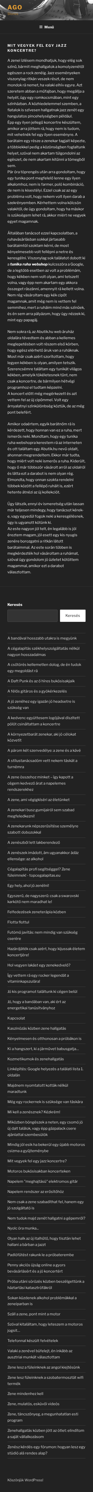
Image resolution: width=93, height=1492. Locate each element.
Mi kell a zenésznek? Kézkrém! (33, 1112)
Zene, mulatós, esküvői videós (33, 1404)
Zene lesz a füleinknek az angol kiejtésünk (43, 1367)
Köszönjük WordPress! (25, 1480)
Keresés (14, 604)
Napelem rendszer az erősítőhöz (35, 1191)
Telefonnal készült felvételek (32, 1340)
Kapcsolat (16, 1018)
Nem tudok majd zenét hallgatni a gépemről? (46, 1218)
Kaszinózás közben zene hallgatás (36, 1028)
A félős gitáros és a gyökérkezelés (37, 691)
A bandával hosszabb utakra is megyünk (42, 638)
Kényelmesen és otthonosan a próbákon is (44, 1038)
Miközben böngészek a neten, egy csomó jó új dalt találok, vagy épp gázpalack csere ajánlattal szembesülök (45, 1128)
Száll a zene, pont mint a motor (34, 1314)
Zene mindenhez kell (25, 1393)
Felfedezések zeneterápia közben (36, 912)
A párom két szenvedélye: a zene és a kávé (44, 750)
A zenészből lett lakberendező (33, 842)
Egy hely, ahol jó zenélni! (28, 885)
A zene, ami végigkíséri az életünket (38, 800)
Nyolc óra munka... (23, 1228)
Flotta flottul (18, 922)
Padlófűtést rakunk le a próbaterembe (40, 1255)
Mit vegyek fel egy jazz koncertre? (37, 1161)
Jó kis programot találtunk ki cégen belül (42, 991)
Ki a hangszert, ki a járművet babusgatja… (43, 1049)
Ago (15, 7)
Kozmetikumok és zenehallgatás (35, 1059)
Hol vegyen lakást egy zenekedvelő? (38, 965)
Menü (49, 27)
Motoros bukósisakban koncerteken (38, 1171)
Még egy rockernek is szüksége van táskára (45, 1102)
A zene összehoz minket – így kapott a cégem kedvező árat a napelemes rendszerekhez (40, 783)
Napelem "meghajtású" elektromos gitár (42, 1181)
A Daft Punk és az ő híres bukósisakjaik (41, 681)
